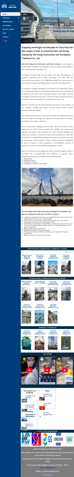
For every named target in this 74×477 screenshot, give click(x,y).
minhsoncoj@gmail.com (47, 468)
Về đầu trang (47, 475)
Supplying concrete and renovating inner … (53, 284)
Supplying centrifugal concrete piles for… (26, 333)
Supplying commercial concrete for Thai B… (53, 307)
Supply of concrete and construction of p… (40, 307)
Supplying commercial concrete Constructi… (66, 257)
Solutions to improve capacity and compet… (30, 416)
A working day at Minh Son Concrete (30, 397)
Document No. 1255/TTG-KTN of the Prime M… (47, 396)
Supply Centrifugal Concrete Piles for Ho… (40, 333)
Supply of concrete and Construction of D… (66, 284)
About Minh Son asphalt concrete (39, 282)
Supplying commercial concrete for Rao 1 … (53, 257)
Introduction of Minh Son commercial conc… (27, 257)
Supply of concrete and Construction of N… (27, 307)
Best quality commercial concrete (40, 256)
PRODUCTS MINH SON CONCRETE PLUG (30, 407)
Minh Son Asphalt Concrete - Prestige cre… (26, 283)
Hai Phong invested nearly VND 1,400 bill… (48, 414)
